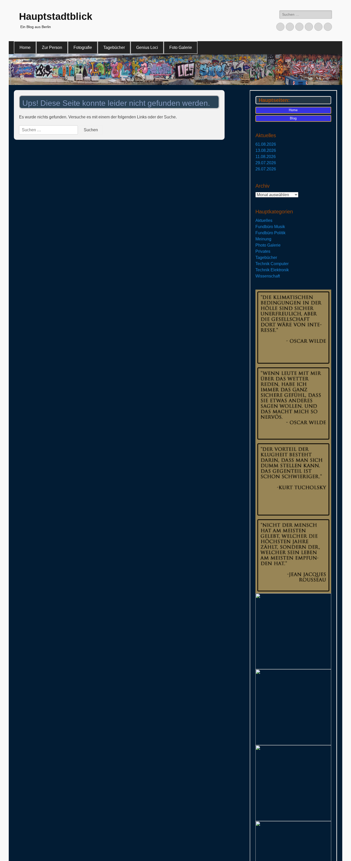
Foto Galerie (180, 47)
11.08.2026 (265, 156)
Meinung (263, 239)
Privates (262, 251)
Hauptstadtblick (55, 16)
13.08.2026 (265, 150)
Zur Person (52, 47)
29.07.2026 (265, 163)
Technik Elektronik (272, 270)
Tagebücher (114, 47)
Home (25, 47)
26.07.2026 (265, 169)
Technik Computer (272, 264)
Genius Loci (147, 47)
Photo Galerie (268, 245)
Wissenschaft (267, 276)
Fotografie (82, 47)
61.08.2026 (265, 144)
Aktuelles (263, 220)
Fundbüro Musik (270, 226)
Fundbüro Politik (270, 233)
